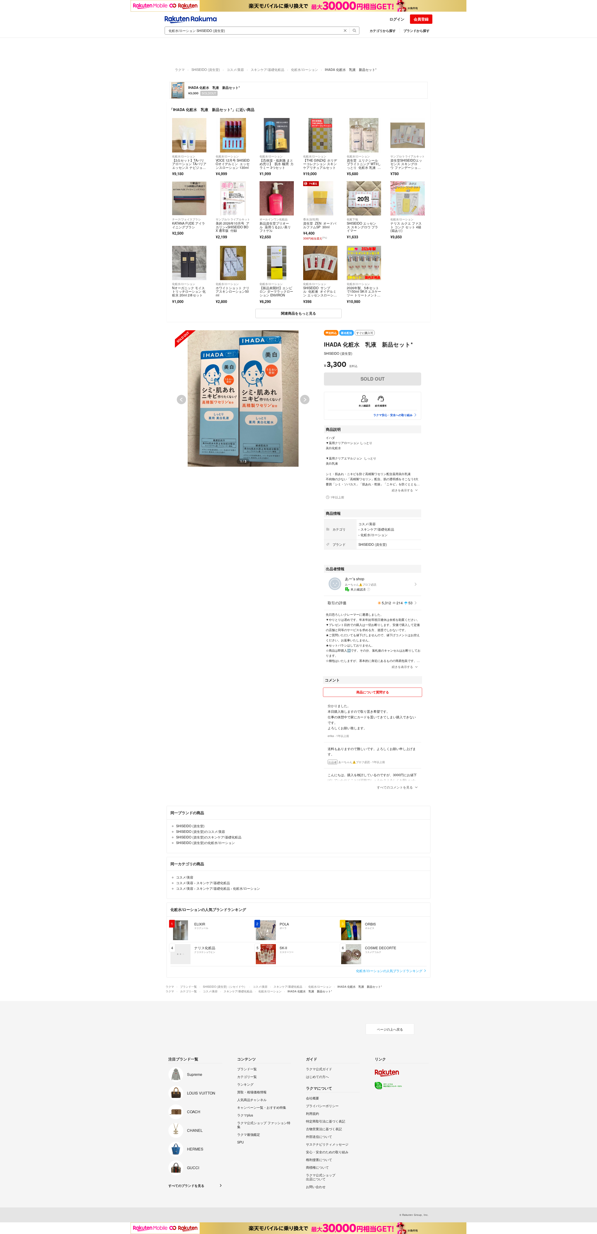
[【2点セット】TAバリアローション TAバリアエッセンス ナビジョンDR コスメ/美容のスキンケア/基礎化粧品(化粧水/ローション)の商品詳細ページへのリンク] (189, 135)
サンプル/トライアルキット (407, 156)
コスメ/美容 (235, 69)
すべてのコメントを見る (395, 787)
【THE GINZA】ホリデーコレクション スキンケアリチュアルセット (320, 164)
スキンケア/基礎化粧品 (267, 69)
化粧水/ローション (304, 69)
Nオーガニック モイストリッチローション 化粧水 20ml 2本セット (189, 291)
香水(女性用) (311, 219)
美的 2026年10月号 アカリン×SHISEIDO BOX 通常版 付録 (232, 227)
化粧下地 (352, 219)
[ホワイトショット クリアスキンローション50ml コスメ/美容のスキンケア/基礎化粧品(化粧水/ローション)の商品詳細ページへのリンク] (233, 263)
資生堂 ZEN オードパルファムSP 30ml (319, 225)
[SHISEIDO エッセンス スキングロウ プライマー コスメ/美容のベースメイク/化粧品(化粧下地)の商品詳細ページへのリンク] (364, 198)
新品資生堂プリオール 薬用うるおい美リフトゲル (275, 227)
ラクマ (180, 69)
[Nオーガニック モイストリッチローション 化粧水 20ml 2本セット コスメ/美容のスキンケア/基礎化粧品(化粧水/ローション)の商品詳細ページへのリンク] (189, 263)
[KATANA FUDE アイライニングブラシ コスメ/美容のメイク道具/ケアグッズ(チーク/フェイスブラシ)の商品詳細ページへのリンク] (189, 198)
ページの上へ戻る (390, 1029)
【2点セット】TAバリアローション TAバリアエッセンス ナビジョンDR (189, 166)
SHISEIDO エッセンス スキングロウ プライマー (362, 227)
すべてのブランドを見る (186, 1185)
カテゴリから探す (383, 30)
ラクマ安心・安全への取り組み (393, 415)
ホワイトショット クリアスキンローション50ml (232, 291)
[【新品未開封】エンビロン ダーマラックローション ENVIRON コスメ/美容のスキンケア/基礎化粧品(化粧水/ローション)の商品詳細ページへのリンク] (277, 263)
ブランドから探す (416, 30)
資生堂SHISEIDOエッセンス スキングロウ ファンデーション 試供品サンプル (406, 166)
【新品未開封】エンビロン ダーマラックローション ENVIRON (276, 291)
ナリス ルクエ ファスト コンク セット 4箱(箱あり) (406, 227)
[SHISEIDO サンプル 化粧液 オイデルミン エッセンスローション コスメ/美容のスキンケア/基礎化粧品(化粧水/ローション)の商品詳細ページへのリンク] (320, 263)
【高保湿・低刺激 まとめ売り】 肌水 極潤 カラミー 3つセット (277, 164)
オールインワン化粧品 (274, 219)
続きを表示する (402, 490)
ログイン (396, 19)
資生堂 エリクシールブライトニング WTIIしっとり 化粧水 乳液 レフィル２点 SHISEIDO (364, 166)
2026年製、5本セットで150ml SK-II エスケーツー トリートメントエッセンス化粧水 (364, 293)
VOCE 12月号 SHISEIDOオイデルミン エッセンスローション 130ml (233, 164)
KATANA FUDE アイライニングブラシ (188, 225)
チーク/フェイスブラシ (186, 219)
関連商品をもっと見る (298, 313)
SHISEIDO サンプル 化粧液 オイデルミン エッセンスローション (320, 293)
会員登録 (421, 19)
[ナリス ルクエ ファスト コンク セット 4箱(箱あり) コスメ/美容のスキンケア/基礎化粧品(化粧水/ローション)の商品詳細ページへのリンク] (407, 198)
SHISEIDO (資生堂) (205, 69)
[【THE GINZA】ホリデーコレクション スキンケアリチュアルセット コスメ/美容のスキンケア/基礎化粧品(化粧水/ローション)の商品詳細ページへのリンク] (320, 135)
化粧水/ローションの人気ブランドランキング (389, 970)
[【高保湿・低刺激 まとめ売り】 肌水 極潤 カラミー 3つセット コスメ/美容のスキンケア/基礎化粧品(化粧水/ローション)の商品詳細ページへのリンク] (277, 135)
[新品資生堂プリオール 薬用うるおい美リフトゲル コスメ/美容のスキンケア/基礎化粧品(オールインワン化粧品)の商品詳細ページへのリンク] (277, 198)
